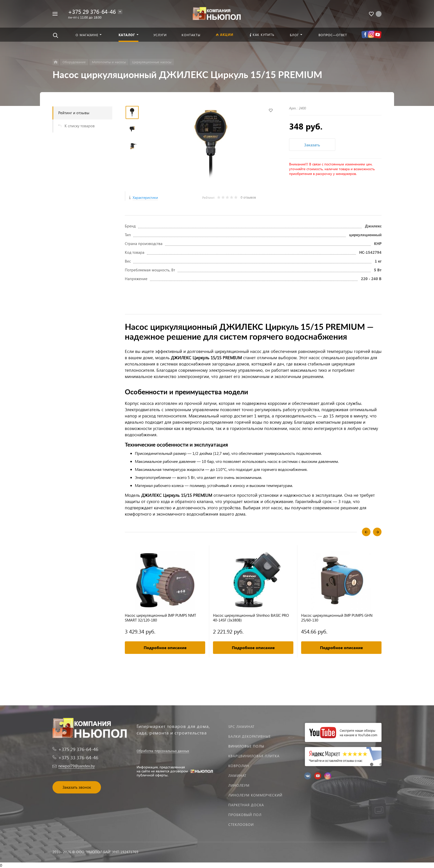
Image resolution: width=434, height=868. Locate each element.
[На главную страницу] (217, 13)
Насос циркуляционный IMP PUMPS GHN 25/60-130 (336, 618)
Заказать (312, 144)
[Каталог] (55, 62)
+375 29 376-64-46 (92, 11)
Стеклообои (241, 824)
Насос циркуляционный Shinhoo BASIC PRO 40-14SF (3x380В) (251, 618)
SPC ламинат (241, 726)
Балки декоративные (249, 736)
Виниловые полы (246, 746)
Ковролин (238, 765)
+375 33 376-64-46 (78, 757)
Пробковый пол (244, 814)
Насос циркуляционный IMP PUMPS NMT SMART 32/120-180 (160, 618)
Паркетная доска (246, 804)
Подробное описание (165, 647)
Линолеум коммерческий (255, 795)
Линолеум (239, 785)
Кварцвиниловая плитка (254, 756)
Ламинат (237, 775)
